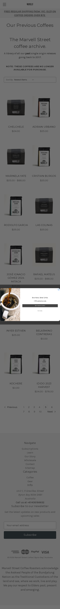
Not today (40, 310)
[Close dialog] (58, 289)
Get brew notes (40, 305)
